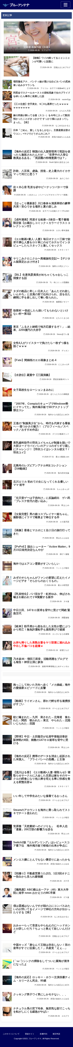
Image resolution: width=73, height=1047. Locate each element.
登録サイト (29, 1034)
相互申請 (56, 1034)
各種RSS (43, 1034)
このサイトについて (11, 1034)
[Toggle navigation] (65, 4)
